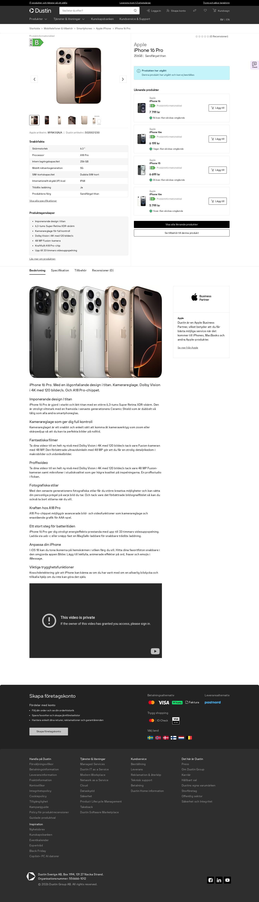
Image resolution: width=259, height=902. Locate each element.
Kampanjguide (39, 807)
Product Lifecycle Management (101, 801)
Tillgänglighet (38, 801)
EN (228, 20)
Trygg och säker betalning (216, 3)
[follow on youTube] (227, 880)
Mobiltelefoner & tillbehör (58, 28)
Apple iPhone (103, 28)
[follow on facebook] (210, 880)
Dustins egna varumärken (198, 785)
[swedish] (150, 738)
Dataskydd (87, 791)
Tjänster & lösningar (67, 19)
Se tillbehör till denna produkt (182, 232)
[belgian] (189, 738)
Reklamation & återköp (146, 775)
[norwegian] (158, 738)
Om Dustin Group (193, 769)
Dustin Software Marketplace (99, 812)
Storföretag (189, 791)
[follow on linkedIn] (219, 880)
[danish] (166, 738)
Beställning (138, 764)
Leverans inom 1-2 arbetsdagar (135, 3)
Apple (140, 44)
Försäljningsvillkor (41, 764)
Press (185, 764)
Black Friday (37, 851)
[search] (135, 10)
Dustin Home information (147, 791)
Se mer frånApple (188, 347)
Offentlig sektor (192, 796)
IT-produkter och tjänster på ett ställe (48, 3)
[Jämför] (195, 10)
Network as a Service (94, 780)
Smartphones (84, 28)
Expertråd (36, 845)
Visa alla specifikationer (43, 200)
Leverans (137, 769)
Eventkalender (39, 840)
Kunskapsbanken (102, 19)
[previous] (34, 79)
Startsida (34, 28)
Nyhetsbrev (37, 829)
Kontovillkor (37, 785)
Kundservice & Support (134, 19)
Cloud (84, 785)
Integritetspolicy (40, 791)
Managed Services (92, 764)
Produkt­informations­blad (42, 36)
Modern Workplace (92, 775)
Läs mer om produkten (42, 258)
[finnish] (173, 738)
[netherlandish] (181, 738)
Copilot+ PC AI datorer (44, 856)
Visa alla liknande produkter (182, 224)
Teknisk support (141, 780)
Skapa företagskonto (48, 731)
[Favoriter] (205, 10)
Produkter (36, 19)
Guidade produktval (42, 817)
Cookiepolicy (38, 796)
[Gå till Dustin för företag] (40, 10)
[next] (123, 79)
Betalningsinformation (44, 769)
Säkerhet (86, 796)
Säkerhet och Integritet (197, 801)
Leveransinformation (43, 775)
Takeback (86, 807)
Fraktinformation (40, 780)
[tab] (38, 270)
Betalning (137, 785)
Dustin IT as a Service (94, 769)
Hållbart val (189, 780)
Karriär (186, 775)
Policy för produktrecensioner (49, 812)
